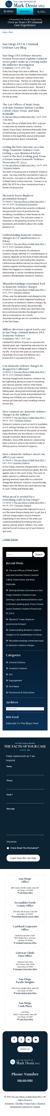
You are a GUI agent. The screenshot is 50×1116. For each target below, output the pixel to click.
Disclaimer (12, 841)
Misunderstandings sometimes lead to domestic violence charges (24, 285)
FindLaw (36, 1107)
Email (10, 794)
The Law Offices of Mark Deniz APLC (20, 117)
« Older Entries (10, 539)
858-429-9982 (25, 1080)
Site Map (19, 1103)
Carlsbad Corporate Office (26, 943)
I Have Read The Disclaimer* (24, 848)
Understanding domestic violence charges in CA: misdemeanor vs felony (22, 238)
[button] (8, 11)
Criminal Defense (17, 662)
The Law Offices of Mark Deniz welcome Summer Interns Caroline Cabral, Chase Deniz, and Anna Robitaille (23, 109)
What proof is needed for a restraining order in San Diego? (21, 498)
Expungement (15, 680)
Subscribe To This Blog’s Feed (22, 723)
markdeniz (9, 68)
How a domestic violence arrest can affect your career (24, 456)
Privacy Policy (30, 1103)
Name (9, 766)
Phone (9, 780)
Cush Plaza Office (26, 1019)
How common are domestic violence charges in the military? (24, 413)
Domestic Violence (12, 168)
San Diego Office (26, 893)
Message (11, 809)
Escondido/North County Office (26, 917)
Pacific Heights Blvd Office (26, 993)
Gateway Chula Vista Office (26, 969)
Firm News (8, 119)
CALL (43, 11)
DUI (28, 68)
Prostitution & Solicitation (27, 204)
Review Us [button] (25, 1049)
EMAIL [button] (26, 11)
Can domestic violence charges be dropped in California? (23, 367)
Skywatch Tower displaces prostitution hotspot (18, 197)
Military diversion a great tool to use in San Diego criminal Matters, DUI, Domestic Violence (24, 332)
